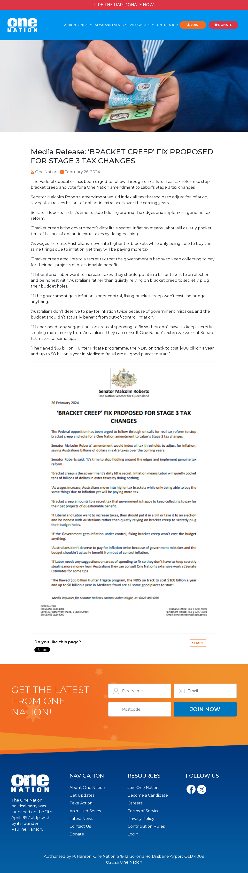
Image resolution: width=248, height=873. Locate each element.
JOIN (194, 25)
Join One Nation (143, 787)
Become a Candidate (148, 795)
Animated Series (85, 811)
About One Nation (87, 787)
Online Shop (167, 25)
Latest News (81, 818)
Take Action (81, 803)
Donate (77, 834)
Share (198, 643)
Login (133, 834)
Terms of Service (144, 811)
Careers (135, 803)
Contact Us (80, 826)
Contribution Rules (146, 826)
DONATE (224, 25)
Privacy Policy (141, 818)
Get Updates (82, 795)
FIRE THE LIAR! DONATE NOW (124, 4)
